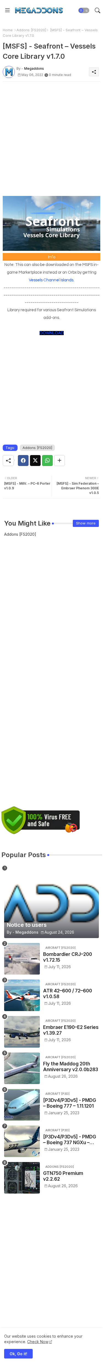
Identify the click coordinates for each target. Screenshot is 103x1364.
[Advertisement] (51, 137)
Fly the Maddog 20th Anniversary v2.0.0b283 (70, 1066)
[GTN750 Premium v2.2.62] (22, 1178)
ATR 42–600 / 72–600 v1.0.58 (67, 993)
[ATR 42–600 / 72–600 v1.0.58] (22, 995)
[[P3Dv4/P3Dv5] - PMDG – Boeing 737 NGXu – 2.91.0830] (22, 1141)
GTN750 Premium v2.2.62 (63, 1176)
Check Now (37, 1341)
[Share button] (59, 460)
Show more (86, 523)
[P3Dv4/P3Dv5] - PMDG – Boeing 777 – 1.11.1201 (69, 1103)
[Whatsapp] (47, 460)
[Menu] (7, 10)
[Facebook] (23, 460)
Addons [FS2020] (31, 30)
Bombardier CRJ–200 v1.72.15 (67, 957)
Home (8, 30)
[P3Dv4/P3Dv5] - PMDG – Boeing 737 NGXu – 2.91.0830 (69, 1139)
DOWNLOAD (52, 333)
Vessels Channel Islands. (51, 280)
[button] (83, 10)
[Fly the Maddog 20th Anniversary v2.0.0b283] (22, 1068)
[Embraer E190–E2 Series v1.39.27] (22, 1032)
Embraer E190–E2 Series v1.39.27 (71, 1030)
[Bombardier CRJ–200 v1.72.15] (22, 959)
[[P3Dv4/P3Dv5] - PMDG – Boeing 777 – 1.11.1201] (22, 1105)
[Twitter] (35, 460)
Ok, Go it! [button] (18, 1353)
